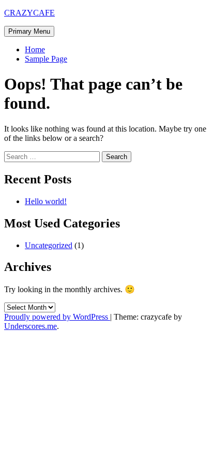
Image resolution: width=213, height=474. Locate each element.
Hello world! (46, 201)
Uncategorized (48, 245)
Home (35, 49)
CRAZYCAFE (29, 12)
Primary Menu (29, 31)
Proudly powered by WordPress (57, 316)
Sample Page (46, 58)
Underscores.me (30, 326)
